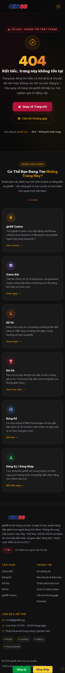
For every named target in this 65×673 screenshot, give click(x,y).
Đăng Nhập (42, 669)
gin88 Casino (9, 595)
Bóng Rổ (6, 577)
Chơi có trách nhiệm (47, 589)
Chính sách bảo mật (47, 583)
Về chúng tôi (43, 571)
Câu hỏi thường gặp (34, 118)
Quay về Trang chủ (34, 106)
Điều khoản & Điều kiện (49, 577)
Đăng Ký (21, 669)
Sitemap (41, 601)
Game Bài (7, 571)
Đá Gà (5, 583)
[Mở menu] (58, 6)
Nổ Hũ (5, 589)
